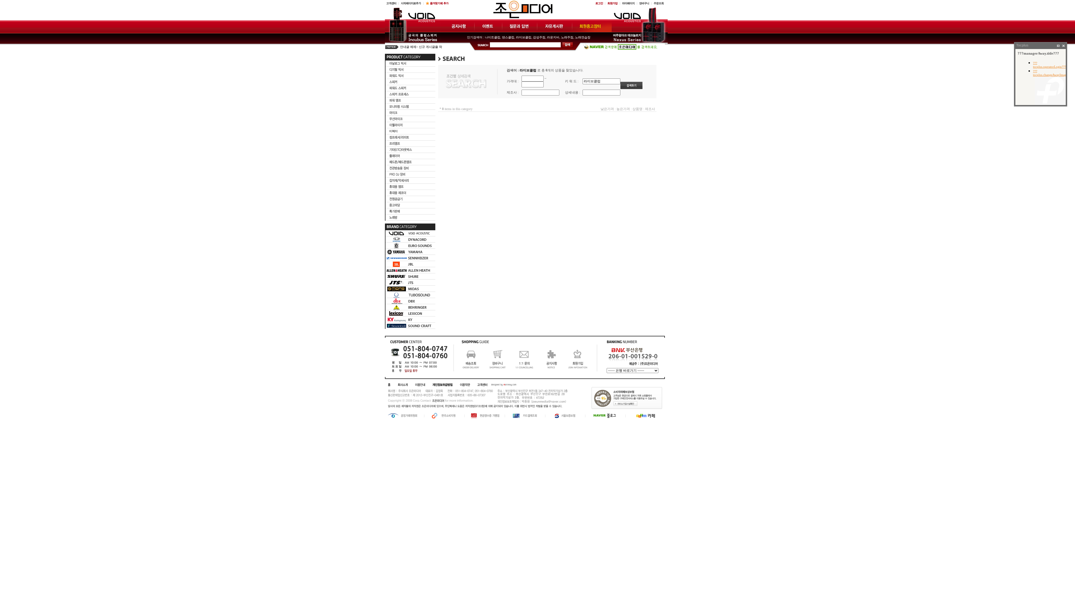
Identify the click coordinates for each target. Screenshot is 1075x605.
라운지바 (553, 37)
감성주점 (539, 37)
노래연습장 (582, 37)
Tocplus (1022, 45)
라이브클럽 (523, 37)
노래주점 (567, 37)
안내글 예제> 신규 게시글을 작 (421, 46)
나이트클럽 (492, 37)
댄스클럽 (508, 37)
